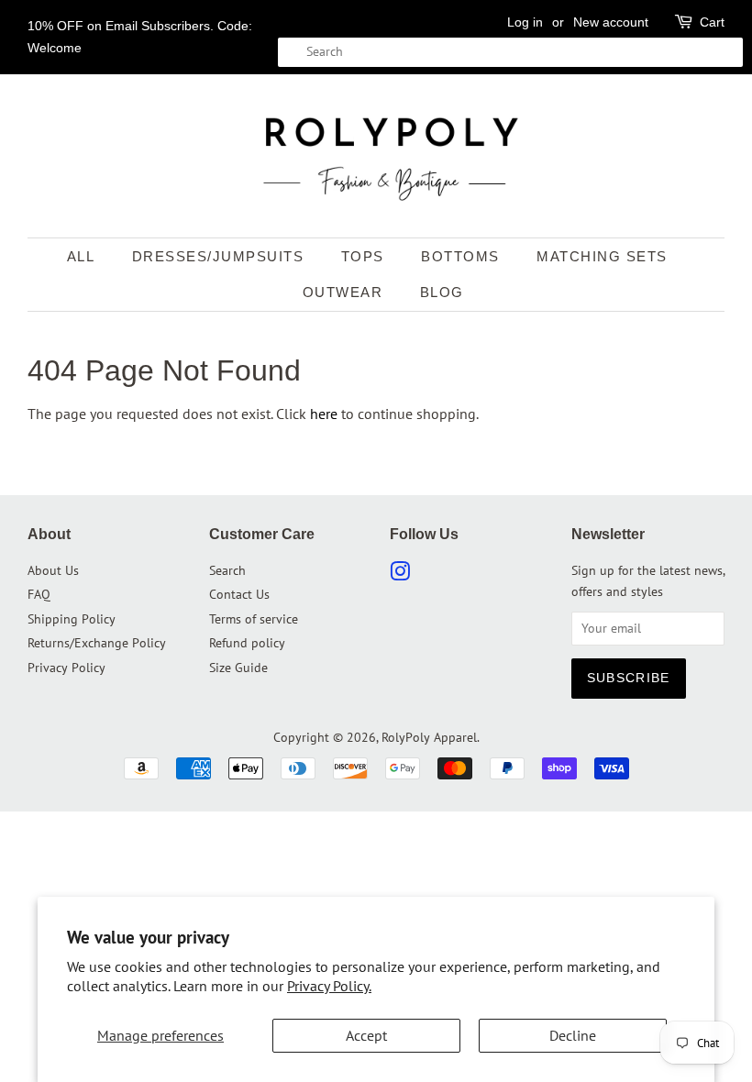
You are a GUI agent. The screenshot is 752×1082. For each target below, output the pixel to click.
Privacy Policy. (329, 986)
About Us (53, 570)
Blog (442, 292)
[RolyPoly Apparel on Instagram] (400, 575)
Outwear (343, 292)
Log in (525, 22)
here (323, 413)
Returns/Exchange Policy (97, 643)
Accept (366, 1035)
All (81, 256)
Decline (572, 1035)
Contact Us (239, 594)
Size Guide (238, 667)
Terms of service (253, 619)
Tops (362, 256)
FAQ (39, 594)
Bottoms (460, 256)
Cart (712, 22)
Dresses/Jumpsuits (218, 256)
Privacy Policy (66, 667)
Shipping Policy (72, 619)
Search (227, 570)
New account (610, 22)
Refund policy (247, 643)
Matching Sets (602, 256)
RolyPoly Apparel (429, 737)
